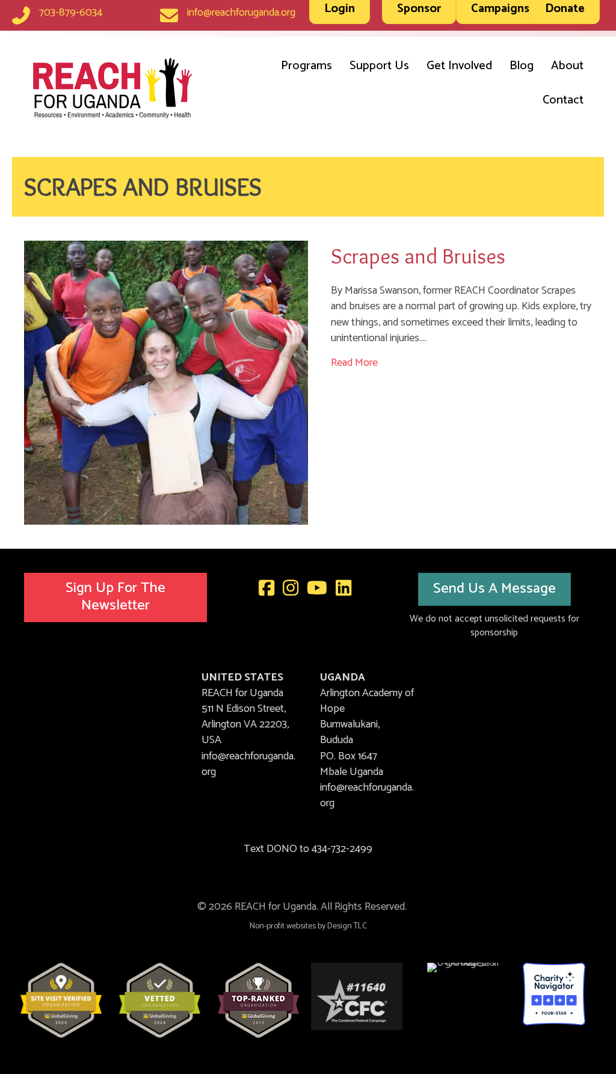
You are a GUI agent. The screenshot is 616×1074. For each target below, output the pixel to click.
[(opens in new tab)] (61, 1000)
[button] (115, 597)
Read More (354, 363)
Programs (306, 66)
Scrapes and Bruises (418, 255)
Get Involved (459, 66)
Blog (522, 66)
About (567, 66)
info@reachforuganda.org (241, 13)
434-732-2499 (342, 849)
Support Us (379, 66)
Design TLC (347, 926)
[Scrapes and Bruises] (166, 382)
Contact (563, 100)
